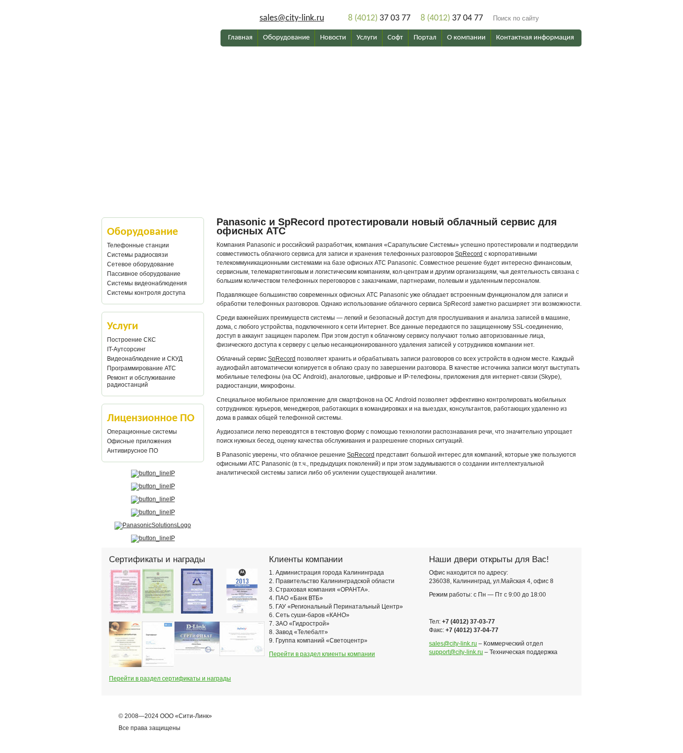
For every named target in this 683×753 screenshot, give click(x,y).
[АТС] (342, 80)
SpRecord (468, 253)
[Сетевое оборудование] (342, 122)
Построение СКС (131, 339)
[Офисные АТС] (342, 115)
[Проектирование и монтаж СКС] (342, 108)
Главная (240, 37)
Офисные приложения (139, 441)
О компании (466, 37)
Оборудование (286, 37)
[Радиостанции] (342, 129)
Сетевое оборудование (140, 264)
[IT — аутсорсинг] (342, 101)
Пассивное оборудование (143, 273)
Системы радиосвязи (137, 254)
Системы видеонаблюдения (147, 283)
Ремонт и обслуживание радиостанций (141, 381)
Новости (333, 37)
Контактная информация (535, 37)
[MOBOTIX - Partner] (153, 499)
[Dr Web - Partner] (153, 512)
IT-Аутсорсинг (126, 349)
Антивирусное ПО (132, 450)
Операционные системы (142, 431)
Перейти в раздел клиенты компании (322, 654)
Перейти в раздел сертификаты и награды (170, 678)
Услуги (366, 37)
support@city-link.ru (456, 652)
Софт (395, 37)
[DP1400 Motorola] (342, 94)
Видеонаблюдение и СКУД (144, 358)
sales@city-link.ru (292, 18)
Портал (425, 37)
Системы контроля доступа (146, 292)
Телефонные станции (138, 245)
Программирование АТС (141, 368)
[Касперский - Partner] (153, 538)
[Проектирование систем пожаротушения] (342, 87)
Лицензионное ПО (150, 418)
